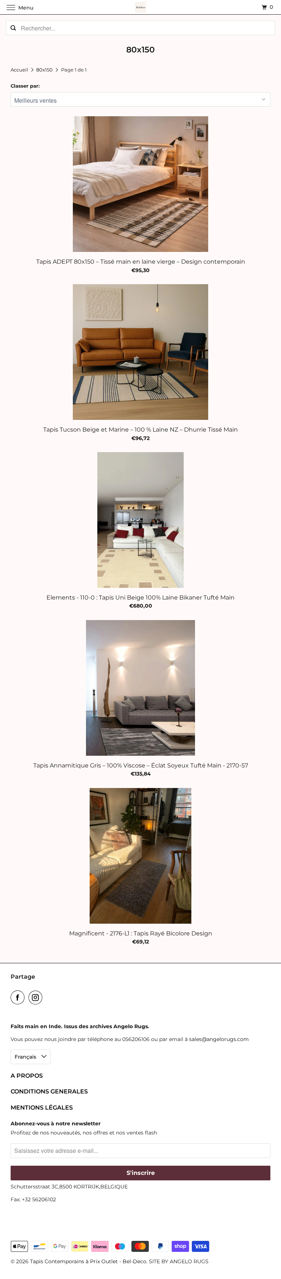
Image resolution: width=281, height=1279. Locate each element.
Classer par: (25, 86)
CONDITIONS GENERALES (49, 1091)
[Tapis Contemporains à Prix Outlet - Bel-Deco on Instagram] (37, 997)
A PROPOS (27, 1075)
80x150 (45, 70)
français (26, 1056)
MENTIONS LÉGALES (42, 1107)
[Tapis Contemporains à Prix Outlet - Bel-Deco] (140, 7)
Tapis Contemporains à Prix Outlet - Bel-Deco (88, 1261)
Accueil (20, 70)
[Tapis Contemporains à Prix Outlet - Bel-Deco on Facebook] (19, 997)
